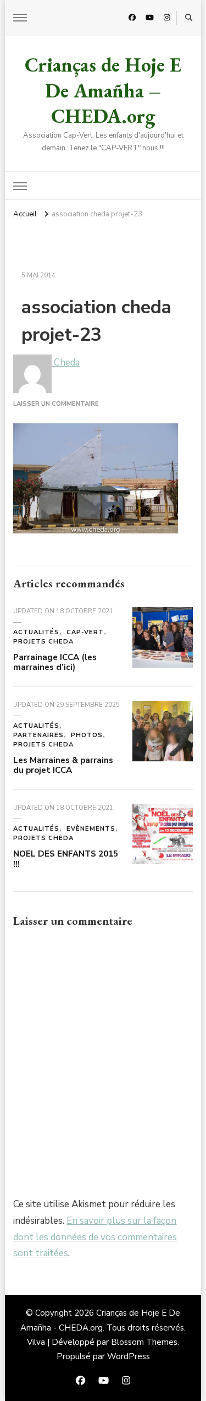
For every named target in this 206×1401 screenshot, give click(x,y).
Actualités (36, 632)
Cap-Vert (85, 632)
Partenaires (38, 735)
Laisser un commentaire (56, 404)
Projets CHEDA (43, 641)
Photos (87, 735)
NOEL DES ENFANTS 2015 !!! (65, 859)
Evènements (90, 829)
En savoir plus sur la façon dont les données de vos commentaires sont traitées (95, 1237)
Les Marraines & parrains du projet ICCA (63, 765)
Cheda (66, 362)
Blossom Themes (144, 1342)
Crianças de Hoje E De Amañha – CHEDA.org (103, 90)
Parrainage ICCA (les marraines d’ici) (55, 662)
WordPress (128, 1356)
